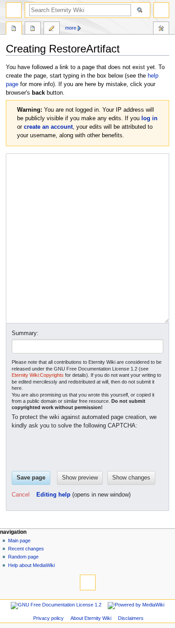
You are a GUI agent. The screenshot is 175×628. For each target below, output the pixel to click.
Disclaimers (131, 618)
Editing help (53, 495)
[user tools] (161, 10)
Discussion (32, 29)
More (70, 28)
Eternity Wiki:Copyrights (38, 375)
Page (14, 29)
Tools (161, 29)
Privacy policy (48, 618)
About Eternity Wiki (90, 618)
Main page (19, 540)
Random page (23, 556)
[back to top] (88, 582)
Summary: (25, 333)
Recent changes (26, 548)
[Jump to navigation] (14, 10)
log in (149, 118)
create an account (48, 127)
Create (51, 29)
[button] (20, 495)
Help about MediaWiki (31, 565)
